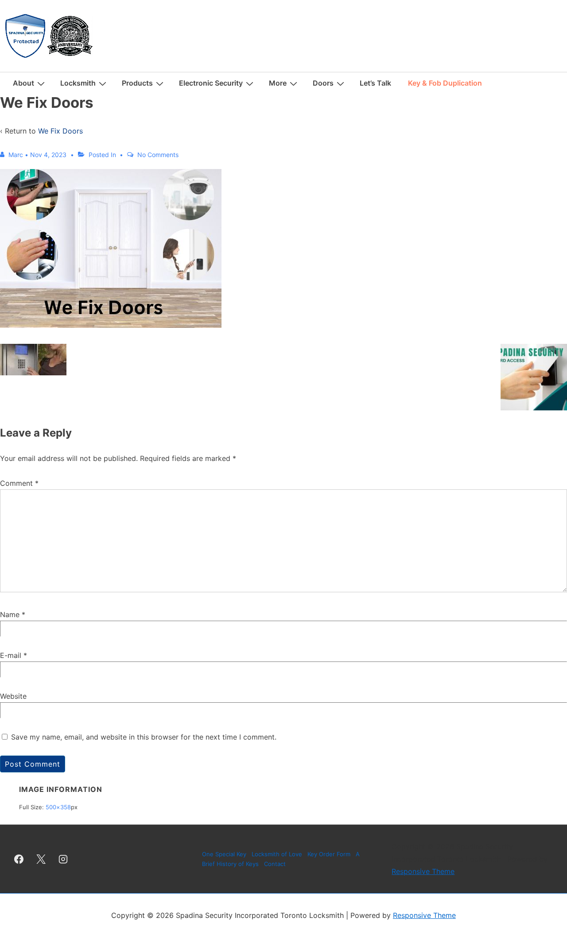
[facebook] (19, 859)
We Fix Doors (60, 130)
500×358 (58, 807)
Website (13, 696)
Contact (275, 863)
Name (9, 614)
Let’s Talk (375, 83)
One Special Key (224, 854)
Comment (19, 483)
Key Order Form (328, 854)
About (23, 83)
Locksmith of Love (277, 854)
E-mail (10, 655)
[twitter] (41, 859)
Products (137, 83)
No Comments (158, 154)
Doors (323, 83)
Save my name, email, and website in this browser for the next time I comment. (143, 736)
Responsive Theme (423, 871)
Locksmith (78, 83)
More (278, 83)
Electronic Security (211, 83)
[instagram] (63, 859)
